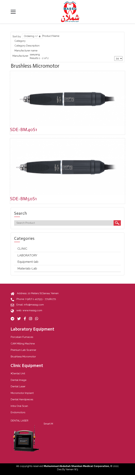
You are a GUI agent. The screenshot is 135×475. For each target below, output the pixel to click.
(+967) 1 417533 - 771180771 (40, 299)
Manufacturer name (25, 50)
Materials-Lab (27, 268)
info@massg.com (34, 304)
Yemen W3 (72, 469)
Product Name (50, 35)
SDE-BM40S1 (23, 129)
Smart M (48, 423)
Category (20, 40)
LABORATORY (27, 255)
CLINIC (22, 248)
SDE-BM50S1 (23, 198)
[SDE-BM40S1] (67, 98)
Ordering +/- (31, 36)
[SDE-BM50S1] (67, 166)
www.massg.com (32, 310)
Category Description (27, 45)
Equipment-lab (27, 261)
